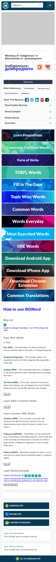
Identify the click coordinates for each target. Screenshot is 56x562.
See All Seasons (10, 485)
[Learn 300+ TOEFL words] (28, 178)
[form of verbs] (28, 165)
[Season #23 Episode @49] (33, 476)
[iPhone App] (28, 276)
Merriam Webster (11, 93)
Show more (28, 82)
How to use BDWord (22, 309)
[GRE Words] (28, 251)
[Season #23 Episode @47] (39, 476)
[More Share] (47, 101)
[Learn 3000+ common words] (28, 214)
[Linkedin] (37, 101)
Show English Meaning (28, 105)
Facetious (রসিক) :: (12, 418)
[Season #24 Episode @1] (26, 476)
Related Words (28, 118)
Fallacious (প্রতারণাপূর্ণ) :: (14, 434)
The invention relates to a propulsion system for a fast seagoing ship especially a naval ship (27, 360)
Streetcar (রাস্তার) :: (12, 382)
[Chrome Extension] (28, 288)
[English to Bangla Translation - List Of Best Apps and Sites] (5, 326)
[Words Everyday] (28, 227)
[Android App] (28, 264)
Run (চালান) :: (9, 347)
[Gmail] (42, 101)
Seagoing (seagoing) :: (14, 357)
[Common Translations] (28, 301)
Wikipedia (25, 93)
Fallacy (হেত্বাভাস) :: (12, 452)
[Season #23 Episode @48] (36, 476)
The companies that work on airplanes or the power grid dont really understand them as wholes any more (27, 373)
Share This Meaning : (14, 100)
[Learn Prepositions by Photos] (28, 141)
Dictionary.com (43, 88)
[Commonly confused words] (28, 153)
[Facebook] (27, 101)
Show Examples (28, 111)
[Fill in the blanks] (28, 190)
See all (6, 394)
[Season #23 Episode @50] (29, 476)
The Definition (29, 88)
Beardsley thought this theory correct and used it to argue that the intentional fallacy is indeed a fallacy (28, 455)
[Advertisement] (28, 28)
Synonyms (28, 123)
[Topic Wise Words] (28, 202)
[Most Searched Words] (28, 239)
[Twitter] (32, 101)
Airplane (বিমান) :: (11, 370)
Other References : (13, 88)
